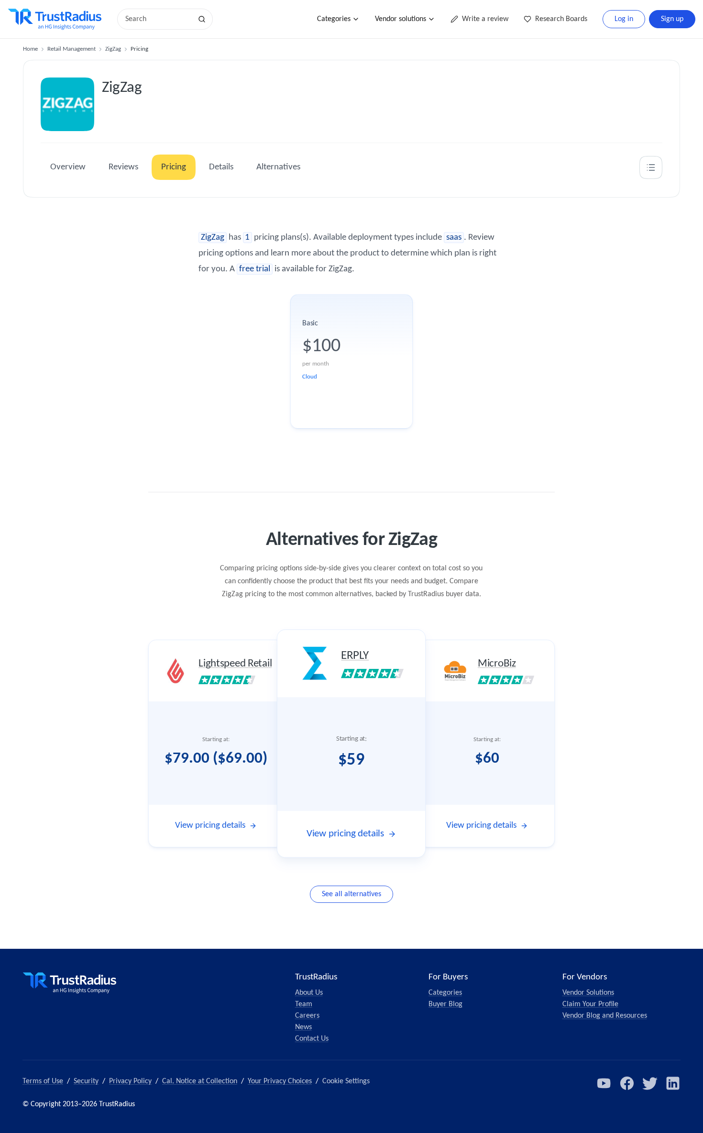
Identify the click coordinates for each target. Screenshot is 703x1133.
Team (303, 1004)
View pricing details (210, 825)
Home (30, 49)
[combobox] (157, 19)
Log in (624, 19)
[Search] (201, 19)
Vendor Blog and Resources (604, 1016)
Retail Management (71, 49)
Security (86, 1081)
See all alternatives (351, 894)
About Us (309, 993)
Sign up (672, 19)
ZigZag (113, 49)
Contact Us (312, 1039)
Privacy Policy (130, 1081)
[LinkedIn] (673, 1083)
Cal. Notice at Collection (199, 1081)
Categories (334, 19)
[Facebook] (627, 1083)
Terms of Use (42, 1081)
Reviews (123, 167)
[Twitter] (650, 1083)
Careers (307, 1016)
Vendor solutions (400, 19)
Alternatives (278, 167)
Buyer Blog (445, 1004)
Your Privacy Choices (280, 1081)
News (303, 1027)
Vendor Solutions (588, 993)
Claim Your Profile (590, 1004)
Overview (68, 167)
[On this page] (650, 167)
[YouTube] (604, 1083)
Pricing (173, 167)
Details (221, 167)
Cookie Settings (346, 1081)
